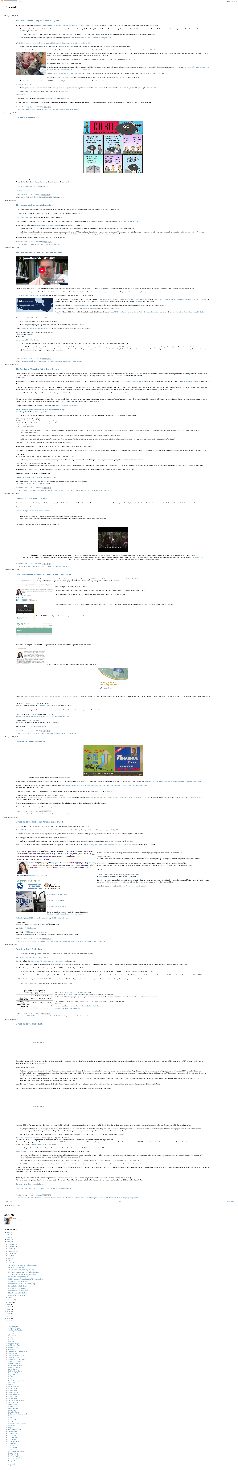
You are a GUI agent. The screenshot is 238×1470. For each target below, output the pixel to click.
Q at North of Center (14, 1416)
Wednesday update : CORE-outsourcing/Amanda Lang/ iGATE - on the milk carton (42, 918)
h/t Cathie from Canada (152, 25)
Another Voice (12, 1332)
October (11, 1249)
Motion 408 (65, 566)
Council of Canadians (14, 1361)
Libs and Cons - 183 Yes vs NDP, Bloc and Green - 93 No (36, 477)
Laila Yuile (11, 1383)
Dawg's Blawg (12, 1369)
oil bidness (46, 197)
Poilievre (42, 244)
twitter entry (68, 604)
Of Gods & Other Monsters (16, 1400)
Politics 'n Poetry (13, 1410)
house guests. (41, 1063)
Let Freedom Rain (13, 1387)
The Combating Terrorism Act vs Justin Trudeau (37, 369)
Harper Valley (12, 1375)
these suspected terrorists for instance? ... (67, 406)
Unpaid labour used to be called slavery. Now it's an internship (65, 914)
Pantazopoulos (66, 361)
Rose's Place (11, 1422)
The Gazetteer (12, 1439)
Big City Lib (12, 1338)
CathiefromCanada (13, 1357)
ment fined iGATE (40, 979)
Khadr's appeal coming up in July (101, 38)
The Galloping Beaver (14, 1437)
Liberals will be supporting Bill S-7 (57, 393)
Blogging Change (13, 1344)
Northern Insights (13, 1398)
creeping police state (61, 490)
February (11, 1300)
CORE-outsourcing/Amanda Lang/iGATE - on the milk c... (25, 1279)
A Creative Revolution (14, 1328)
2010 (8, 1309)
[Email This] (43, 107)
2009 (8, 1311)
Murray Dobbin (12, 1396)
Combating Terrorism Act (39, 109)
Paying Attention (13, 1408)
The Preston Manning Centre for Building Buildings (39, 252)
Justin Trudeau (35, 244)
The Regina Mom (13, 1441)
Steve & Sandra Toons (14, 1429)
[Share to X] (47, 107)
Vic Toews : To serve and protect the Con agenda (37, 20)
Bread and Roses (13, 1347)
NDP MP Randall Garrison (24, 84)
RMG (106, 1198)
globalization (53, 941)
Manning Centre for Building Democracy (50, 361)
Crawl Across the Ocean (15, 1365)
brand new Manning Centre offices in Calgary (36, 328)
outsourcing (72, 733)
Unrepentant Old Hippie (15, 1459)
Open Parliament (13, 1402)
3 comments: (38, 194)
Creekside (10, 7)
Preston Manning (77, 361)
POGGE (10, 1406)
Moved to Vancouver (14, 1394)
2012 (8, 1304)
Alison (14, 1218)
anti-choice (29, 566)
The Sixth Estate (13, 1443)
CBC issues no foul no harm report (37, 932)
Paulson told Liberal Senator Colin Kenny (65, 73)
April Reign (11, 1334)
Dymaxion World (13, 1373)
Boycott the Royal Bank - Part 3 (56, 906)
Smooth (36, 469)
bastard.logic (12, 1463)
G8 (85, 490)
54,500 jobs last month (111, 882)
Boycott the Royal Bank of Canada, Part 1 (29, 1184)
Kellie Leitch (85, 1198)
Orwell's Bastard (13, 1404)
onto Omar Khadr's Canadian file (83, 25)
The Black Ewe (12, 1433)
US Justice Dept (85, 1016)
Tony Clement (72, 814)
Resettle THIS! (12, 1420)
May (10, 1260)
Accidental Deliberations (15, 1330)
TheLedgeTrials (12, 1449)
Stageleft (10, 1428)
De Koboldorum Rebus (15, 1371)
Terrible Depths (12, 1431)
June (10, 1258)
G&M (36, 1067)
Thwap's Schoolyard (14, 1455)
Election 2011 (39, 814)
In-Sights (10, 1379)
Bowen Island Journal (14, 1345)
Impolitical (11, 1377)
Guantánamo (66, 43)
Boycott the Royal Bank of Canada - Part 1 (67, 1006)
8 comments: (38, 563)
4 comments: (38, 811)
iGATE (66, 733)
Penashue (55, 814)
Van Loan (106, 490)
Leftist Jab (11, 1385)
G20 (82, 490)
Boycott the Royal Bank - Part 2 (56, 900)
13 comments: (38, 488)
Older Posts (230, 1201)
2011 (8, 1307)
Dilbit (34, 197)
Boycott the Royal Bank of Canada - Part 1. (59, 894)
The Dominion (12, 1435)
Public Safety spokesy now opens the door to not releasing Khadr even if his (39, 43)
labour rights (93, 1198)
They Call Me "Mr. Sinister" (16, 1451)
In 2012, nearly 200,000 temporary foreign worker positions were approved (76, 997)
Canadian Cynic (65, 778)
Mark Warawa (57, 566)
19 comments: (38, 1195)
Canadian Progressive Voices (16, 1355)
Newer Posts (8, 1201)
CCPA (32, 1198)
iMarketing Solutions (74, 1198)
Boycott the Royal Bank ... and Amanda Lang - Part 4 (39, 821)
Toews (46, 25)
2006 (8, 1318)
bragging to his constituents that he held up (74, 785)
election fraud (48, 814)
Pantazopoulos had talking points (82, 305)
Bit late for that (20, 95)
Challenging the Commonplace (17, 1359)
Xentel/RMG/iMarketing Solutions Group (65, 1178)
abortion (23, 566)
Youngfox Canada (13, 1461)
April (10, 1263)
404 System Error (13, 1326)
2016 (8, 1235)
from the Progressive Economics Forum (75, 992)
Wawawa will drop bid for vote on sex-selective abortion (32, 511)
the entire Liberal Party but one (134, 381)
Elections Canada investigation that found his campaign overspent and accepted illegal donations (174, 781)
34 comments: (38, 938)
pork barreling (63, 814)
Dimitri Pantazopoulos (104, 299)
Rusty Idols (11, 1426)
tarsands (61, 197)
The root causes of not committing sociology (35, 204)
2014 (8, 1239)
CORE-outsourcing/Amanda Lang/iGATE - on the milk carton (43, 574)
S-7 (17, 399)
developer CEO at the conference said (32, 318)
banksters (32, 733)
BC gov (38, 733)
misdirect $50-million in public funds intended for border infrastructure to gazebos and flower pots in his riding (118, 797)
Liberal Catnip (12, 1388)
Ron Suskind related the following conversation (47, 225)
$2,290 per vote (196, 797)
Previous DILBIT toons (23, 190)
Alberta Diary (20, 334)
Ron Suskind (50, 244)
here (123, 863)
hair (112, 312)
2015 (8, 1237)
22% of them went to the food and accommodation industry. (140, 997)
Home (119, 1201)
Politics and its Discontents (24, 217)
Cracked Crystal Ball (14, 1363)
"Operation (30, 469)
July (9, 1256)
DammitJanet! (65, 98)
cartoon (23, 197)
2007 (8, 1316)
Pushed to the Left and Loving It (17, 1414)
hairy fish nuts (12, 1465)
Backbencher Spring (27, 490)
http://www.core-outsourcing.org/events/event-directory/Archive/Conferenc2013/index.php (42, 716)
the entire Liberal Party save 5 (192, 381)
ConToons (29, 197)
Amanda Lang (25, 733)
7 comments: (38, 107)
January (10, 1302)
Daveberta (30, 334)
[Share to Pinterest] (50, 107)
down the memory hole (56, 733)
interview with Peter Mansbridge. (130, 221)
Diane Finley (39, 1198)
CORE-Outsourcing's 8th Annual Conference (109, 844)
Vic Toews (46, 412)
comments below (34, 720)
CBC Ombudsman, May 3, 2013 (39, 726)
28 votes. (60, 795)
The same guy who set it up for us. (136, 886)
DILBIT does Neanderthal (27, 117)
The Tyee (11, 1445)
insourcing (66, 941)
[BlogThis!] (45, 107)
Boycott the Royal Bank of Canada (18, 1291)
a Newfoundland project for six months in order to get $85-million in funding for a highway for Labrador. (118, 785)
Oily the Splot (54, 197)
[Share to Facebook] (48, 107)
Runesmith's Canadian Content (17, 1424)
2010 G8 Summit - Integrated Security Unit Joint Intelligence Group (37, 421)
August (10, 1253)
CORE (47, 733)
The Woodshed (12, 1447)
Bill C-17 (36, 490)
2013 (8, 1242)
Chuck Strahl (33, 361)
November (11, 1246)
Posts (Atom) (16, 1205)
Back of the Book (34, 714)
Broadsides (11, 1349)
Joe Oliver (39, 197)
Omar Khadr (51, 109)
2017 (8, 1232)
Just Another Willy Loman (16, 1381)
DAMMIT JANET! (14, 1367)
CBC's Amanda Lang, (27, 830)
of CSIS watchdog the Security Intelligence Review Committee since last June (136, 312)
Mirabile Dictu (12, 1390)
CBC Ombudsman (30, 928)
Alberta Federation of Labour (24, 1151)
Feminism (49, 566)
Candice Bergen (60, 77)
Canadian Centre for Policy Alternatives (90, 1001)
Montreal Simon (53, 98)
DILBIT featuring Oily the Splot (17, 1293)
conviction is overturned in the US (80, 43)
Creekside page (43, 705)
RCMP (71, 109)
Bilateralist (11, 1340)
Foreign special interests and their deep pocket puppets (32, 186)
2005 (8, 1321)
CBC (42, 733)
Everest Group (151, 604)
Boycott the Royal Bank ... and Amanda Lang (68, 1008)
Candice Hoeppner (26, 109)
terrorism (57, 244)
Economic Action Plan (27, 814)
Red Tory (11, 1418)
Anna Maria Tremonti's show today (27, 1138)
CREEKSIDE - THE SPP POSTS (18, 1351)
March (10, 1298)
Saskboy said (20, 722)
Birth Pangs (11, 1342)
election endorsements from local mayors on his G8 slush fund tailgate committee (51, 797)
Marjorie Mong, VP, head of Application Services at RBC (48, 961)
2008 (8, 1314)
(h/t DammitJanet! (86, 69)
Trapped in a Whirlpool (15, 1457)
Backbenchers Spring (34, 503)
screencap (33, 579)
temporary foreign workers (99, 941)
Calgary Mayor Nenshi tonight (30, 340)
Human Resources (56, 1198)
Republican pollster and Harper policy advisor (130, 299)
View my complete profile (18, 1221)
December (11, 1244)
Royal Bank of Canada (84, 941)
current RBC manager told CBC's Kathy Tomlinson (34, 957)
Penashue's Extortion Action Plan (30, 741)
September (11, 1251)
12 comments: (38, 241)
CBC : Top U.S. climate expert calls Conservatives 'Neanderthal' (32, 179)
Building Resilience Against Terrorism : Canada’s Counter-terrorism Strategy (40, 409)
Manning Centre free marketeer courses (34, 295)
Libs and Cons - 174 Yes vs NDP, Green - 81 (32, 483)
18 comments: (38, 358)
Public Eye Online (13, 1412)
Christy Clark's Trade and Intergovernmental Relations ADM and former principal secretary (179, 299)
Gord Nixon (47, 1198)
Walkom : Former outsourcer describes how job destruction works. (118, 874)
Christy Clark (24, 361)
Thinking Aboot (13, 1453)
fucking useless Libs (74, 490)
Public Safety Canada (62, 109)
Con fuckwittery (25, 244)
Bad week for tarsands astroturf (17, 1295)
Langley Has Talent (197, 557)
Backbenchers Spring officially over (31, 498)
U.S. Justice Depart (29, 979)
